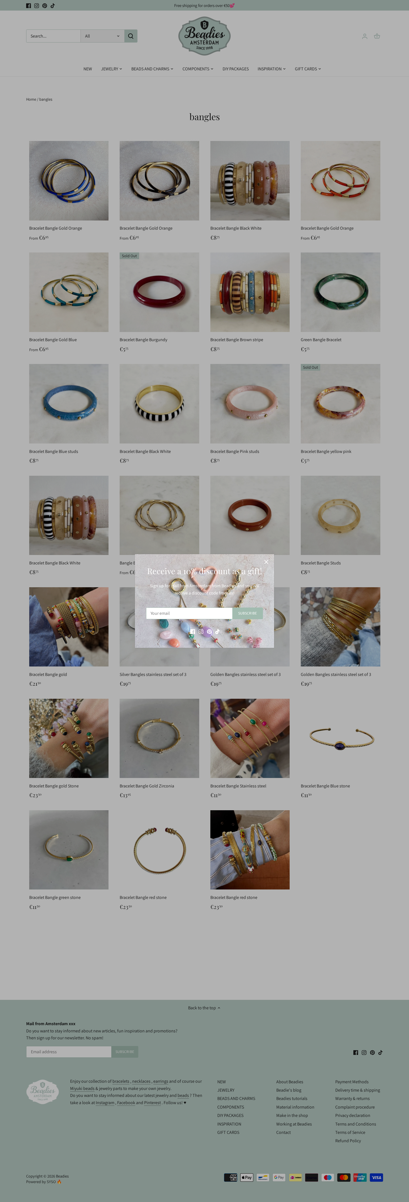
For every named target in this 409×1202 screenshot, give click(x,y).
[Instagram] (201, 631)
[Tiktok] (217, 631)
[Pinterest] (209, 631)
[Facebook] (192, 631)
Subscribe (247, 613)
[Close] (266, 562)
